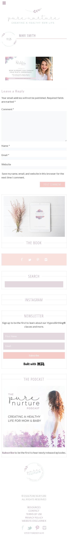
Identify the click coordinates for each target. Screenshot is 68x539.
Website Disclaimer (34, 520)
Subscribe (8, 452)
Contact (33, 510)
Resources (34, 507)
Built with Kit (34, 364)
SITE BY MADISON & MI (34, 533)
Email (5, 154)
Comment (7, 109)
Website (6, 164)
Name (5, 145)
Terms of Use (34, 514)
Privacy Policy (34, 517)
